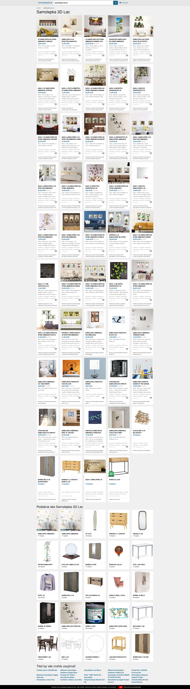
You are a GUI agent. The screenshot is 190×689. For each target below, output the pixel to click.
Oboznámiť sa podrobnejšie (132, 687)
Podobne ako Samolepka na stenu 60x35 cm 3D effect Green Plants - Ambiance (142, 60)
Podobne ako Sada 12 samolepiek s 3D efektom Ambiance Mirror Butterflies (47, 256)
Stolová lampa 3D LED (70, 564)
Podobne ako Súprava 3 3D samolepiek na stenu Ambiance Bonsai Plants (117, 256)
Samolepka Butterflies (71, 626)
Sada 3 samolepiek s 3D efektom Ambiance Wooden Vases (71, 237)
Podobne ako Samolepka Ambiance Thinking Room (142, 353)
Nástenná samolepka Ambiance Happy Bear (68, 671)
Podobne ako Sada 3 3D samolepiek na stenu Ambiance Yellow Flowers (94, 304)
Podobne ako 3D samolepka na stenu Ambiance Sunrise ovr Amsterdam (93, 60)
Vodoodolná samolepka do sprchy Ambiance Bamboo (117, 384)
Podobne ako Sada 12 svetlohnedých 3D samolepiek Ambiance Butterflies (69, 109)
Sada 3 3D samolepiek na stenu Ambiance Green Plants (142, 237)
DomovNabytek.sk (45, 2)
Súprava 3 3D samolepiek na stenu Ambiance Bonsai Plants (118, 237)
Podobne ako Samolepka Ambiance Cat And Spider (47, 402)
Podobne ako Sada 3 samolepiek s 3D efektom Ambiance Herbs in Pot (47, 206)
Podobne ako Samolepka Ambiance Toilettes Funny (118, 451)
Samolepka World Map (118, 626)
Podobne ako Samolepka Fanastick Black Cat (118, 353)
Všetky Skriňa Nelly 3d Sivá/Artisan (47, 499)
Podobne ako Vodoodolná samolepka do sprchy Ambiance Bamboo (117, 403)
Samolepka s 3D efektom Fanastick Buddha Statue (69, 41)
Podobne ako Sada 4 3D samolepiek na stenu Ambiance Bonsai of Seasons (71, 305)
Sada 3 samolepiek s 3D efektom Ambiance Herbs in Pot (47, 188)
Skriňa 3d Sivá (90, 564)
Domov (39, 8)
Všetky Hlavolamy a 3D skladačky (141, 450)
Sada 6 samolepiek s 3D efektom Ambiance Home (71, 138)
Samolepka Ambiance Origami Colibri (140, 676)
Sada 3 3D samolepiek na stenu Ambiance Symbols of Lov (71, 188)
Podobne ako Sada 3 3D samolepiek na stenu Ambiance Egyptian (118, 206)
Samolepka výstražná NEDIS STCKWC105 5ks (118, 676)
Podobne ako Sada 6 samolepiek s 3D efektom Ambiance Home (70, 157)
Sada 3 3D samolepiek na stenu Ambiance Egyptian (118, 188)
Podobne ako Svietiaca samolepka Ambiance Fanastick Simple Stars (94, 451)
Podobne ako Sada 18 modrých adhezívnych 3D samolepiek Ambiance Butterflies (117, 109)
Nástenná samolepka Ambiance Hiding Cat (116, 671)
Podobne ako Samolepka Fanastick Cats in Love (71, 402)
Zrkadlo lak (138, 534)
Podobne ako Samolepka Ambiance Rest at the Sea (71, 451)
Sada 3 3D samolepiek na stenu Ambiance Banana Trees (94, 90)
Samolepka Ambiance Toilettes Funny (117, 432)
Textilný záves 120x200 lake (47, 670)
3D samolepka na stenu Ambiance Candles (47, 40)
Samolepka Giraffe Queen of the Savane (141, 383)
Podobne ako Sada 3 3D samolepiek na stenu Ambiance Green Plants (142, 255)
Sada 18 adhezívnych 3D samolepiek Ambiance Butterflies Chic (118, 139)
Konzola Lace (114, 480)
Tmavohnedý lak (44, 657)
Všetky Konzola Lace (114, 499)
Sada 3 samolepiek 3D (93, 480)
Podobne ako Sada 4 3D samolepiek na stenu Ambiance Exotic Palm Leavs (47, 354)
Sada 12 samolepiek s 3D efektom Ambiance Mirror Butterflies (47, 237)
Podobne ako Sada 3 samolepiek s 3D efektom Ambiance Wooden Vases (70, 256)
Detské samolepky (45, 564)
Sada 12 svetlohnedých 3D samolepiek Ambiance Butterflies (71, 90)
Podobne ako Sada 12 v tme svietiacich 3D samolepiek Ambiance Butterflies (47, 305)
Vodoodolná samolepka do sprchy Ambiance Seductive (46, 433)
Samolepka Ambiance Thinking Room (141, 334)
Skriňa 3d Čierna (44, 626)
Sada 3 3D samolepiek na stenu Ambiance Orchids (47, 138)
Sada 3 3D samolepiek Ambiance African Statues (46, 90)
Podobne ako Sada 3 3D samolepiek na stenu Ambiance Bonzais (94, 157)
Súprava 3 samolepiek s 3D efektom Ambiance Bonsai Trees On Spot (71, 335)
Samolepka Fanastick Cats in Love (70, 383)
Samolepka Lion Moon (92, 670)
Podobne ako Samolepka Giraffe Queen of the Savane (141, 402)
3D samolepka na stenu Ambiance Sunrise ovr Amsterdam (94, 41)
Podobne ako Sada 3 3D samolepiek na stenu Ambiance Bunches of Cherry (142, 305)
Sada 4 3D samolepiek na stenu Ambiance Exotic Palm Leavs (47, 335)
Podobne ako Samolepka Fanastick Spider (94, 402)
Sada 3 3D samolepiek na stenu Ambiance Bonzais (94, 138)
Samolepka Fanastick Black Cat (117, 334)
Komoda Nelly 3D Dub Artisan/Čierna (140, 680)
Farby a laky (90, 626)
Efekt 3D (41, 595)
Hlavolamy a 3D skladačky (139, 432)
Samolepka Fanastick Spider (94, 383)
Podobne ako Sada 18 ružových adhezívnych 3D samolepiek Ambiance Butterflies (93, 207)
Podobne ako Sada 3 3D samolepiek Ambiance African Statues (47, 108)
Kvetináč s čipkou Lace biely (71, 679)
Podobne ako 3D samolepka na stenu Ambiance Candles (46, 60)
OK (121, 687)
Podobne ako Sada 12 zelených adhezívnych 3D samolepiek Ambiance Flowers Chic (117, 305)
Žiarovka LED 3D (115, 564)
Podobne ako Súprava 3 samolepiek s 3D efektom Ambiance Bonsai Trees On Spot (71, 354)
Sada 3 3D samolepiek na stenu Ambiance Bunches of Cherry (142, 286)
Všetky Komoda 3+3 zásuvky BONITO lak (69, 500)
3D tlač (88, 534)
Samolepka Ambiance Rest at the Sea (70, 432)
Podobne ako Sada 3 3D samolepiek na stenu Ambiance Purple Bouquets (95, 255)
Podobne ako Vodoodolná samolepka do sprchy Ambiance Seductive (46, 452)
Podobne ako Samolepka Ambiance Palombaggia (94, 353)
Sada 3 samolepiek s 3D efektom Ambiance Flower (142, 139)
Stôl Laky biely (139, 564)
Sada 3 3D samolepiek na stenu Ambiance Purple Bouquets (94, 237)
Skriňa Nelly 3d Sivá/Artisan (44, 481)
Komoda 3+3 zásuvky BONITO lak (70, 481)
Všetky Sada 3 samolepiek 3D (93, 499)
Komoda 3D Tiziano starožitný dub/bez (67, 676)
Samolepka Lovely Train (46, 679)
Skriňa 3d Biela (139, 595)
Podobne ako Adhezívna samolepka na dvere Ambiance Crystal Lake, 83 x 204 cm (118, 60)
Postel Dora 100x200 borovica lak (139, 671)
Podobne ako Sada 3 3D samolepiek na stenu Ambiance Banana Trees (94, 108)
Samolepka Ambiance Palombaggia (93, 334)
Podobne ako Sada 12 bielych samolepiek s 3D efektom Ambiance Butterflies (142, 207)
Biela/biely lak (139, 626)
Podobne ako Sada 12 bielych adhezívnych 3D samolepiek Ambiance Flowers (140, 109)
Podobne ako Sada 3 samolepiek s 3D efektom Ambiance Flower (142, 157)
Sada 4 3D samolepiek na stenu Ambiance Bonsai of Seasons (71, 286)
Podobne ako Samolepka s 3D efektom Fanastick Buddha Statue (70, 60)
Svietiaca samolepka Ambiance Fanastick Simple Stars (93, 433)
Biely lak (65, 657)
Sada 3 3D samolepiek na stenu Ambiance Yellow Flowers (94, 286)
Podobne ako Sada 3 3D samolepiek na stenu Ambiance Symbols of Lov (71, 206)
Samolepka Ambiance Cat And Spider (46, 383)
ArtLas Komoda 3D (92, 595)
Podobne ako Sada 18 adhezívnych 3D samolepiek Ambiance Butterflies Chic (118, 158)
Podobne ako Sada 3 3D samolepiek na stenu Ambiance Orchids (47, 157)
